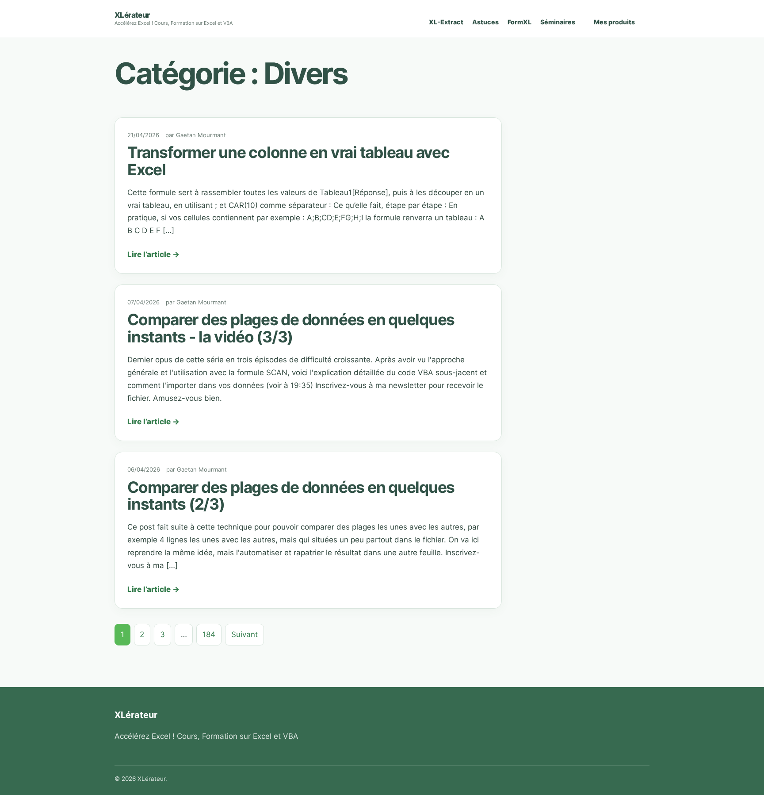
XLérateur (132, 14)
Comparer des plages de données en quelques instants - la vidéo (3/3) (291, 328)
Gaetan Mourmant (201, 134)
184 (208, 634)
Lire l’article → (153, 254)
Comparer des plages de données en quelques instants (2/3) (291, 496)
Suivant (244, 634)
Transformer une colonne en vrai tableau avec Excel (288, 161)
